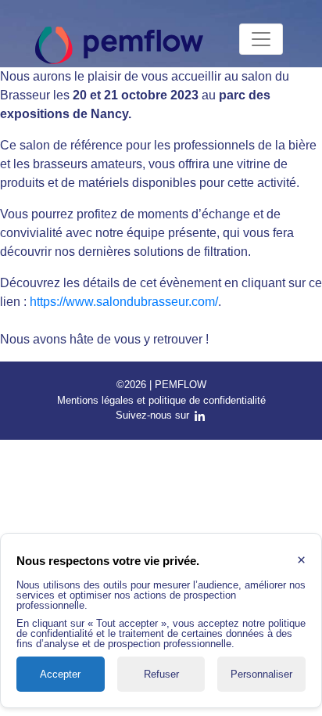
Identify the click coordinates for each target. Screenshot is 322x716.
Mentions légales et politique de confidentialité (161, 400)
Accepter (60, 674)
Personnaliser (261, 674)
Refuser (161, 674)
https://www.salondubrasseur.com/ (124, 301)
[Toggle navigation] (261, 39)
